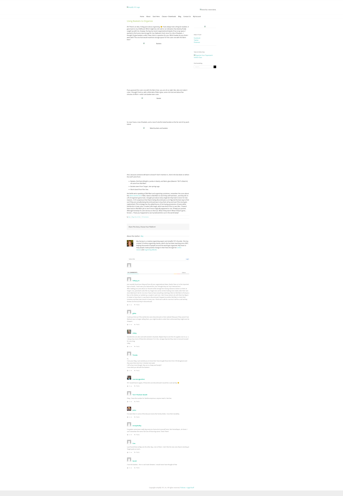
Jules (134, 410)
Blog (133, 217)
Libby (135, 333)
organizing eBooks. (150, 250)
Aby (129, 217)
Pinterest (197, 42)
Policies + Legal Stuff (187, 488)
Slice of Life (137, 217)
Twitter (196, 40)
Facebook (197, 38)
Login (187, 259)
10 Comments (145, 217)
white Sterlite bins (135, 196)
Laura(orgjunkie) (139, 379)
